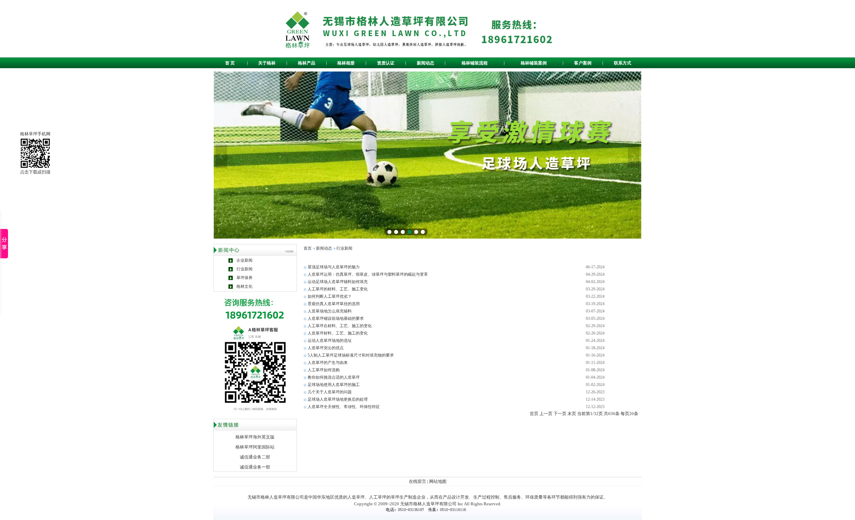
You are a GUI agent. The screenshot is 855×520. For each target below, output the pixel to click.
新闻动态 (324, 248)
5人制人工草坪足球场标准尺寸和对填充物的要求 (351, 355)
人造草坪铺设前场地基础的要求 (336, 318)
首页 (308, 248)
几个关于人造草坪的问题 (330, 392)
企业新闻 (244, 260)
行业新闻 (244, 269)
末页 (571, 413)
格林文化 (244, 286)
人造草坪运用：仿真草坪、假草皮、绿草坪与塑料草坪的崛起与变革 (368, 274)
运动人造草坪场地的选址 (330, 340)
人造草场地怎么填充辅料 (330, 311)
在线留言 (417, 481)
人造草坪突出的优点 (326, 348)
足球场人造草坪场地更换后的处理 (338, 399)
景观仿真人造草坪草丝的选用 (334, 303)
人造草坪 (356, 497)
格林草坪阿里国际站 (255, 446)
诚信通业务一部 (255, 467)
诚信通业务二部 (255, 457)
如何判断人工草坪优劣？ (330, 296)
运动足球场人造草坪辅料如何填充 (338, 281)
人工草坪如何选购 (324, 370)
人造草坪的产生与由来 (328, 362)
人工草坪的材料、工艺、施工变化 (338, 289)
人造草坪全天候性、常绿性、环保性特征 (344, 406)
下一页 (559, 413)
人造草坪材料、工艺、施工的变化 (338, 333)
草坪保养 (244, 277)
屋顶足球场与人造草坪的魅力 (334, 267)
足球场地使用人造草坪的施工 (334, 384)
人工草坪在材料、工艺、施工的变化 (340, 325)
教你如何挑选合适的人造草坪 (334, 377)
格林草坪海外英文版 (255, 436)
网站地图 (438, 481)
